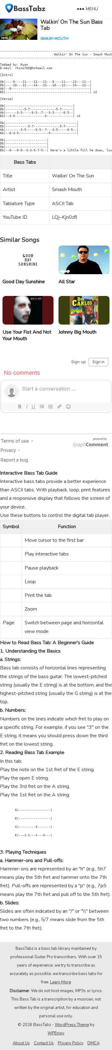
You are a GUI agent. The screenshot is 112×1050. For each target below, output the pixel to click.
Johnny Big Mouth (77, 332)
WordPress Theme (72, 1025)
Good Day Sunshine (23, 281)
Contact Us (44, 1043)
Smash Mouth (54, 38)
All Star (66, 281)
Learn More (60, 982)
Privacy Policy (70, 1043)
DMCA (93, 1043)
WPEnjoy (56, 1033)
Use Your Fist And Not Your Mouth (26, 335)
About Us (21, 1043)
